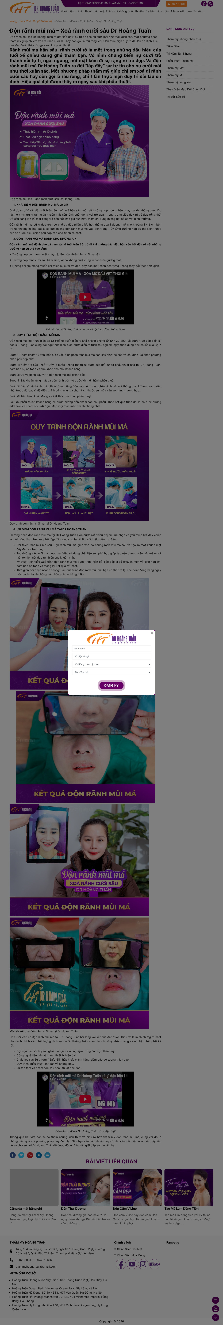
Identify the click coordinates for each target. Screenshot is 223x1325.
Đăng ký (111, 685)
